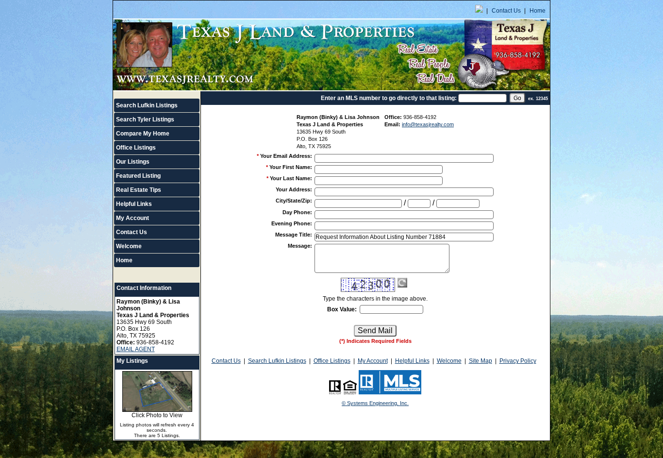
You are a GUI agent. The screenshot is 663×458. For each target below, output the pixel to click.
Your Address (294, 189)
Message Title (293, 234)
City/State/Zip (294, 201)
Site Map (480, 360)
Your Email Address (286, 156)
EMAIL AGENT (135, 349)
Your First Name (290, 167)
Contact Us (506, 10)
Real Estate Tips (138, 190)
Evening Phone (291, 223)
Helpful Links (134, 204)
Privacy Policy (517, 360)
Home (538, 10)
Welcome (129, 246)
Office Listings (136, 147)
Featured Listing (138, 175)
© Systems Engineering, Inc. (375, 403)
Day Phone (297, 212)
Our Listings (132, 161)
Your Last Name (291, 178)
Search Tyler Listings (145, 119)
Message (300, 246)
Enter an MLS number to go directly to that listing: (389, 98)
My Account (132, 218)
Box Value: (342, 309)
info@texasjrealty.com (428, 124)
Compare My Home (142, 133)
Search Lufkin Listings (147, 105)
